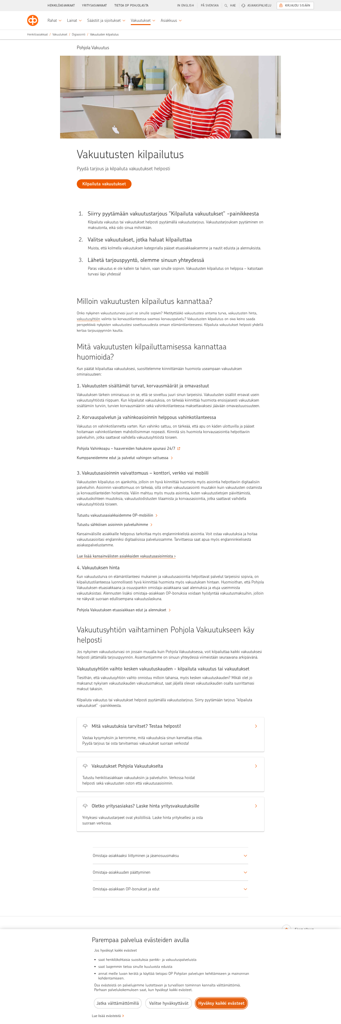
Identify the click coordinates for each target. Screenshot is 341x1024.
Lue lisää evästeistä (106, 1016)
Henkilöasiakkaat (61, 5)
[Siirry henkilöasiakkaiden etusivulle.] (32, 20)
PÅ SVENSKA (210, 5)
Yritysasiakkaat (94, 5)
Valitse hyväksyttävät (168, 1003)
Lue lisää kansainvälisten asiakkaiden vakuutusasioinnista (125, 556)
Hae (233, 5)
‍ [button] (126, 448)
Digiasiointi (78, 34)
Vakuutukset (59, 34)
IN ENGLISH (185, 5)
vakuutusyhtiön (88, 319)
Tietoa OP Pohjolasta (131, 5)
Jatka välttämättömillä (118, 1003)
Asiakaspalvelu (259, 5)
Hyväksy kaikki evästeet (221, 1003)
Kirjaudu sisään (297, 5)
